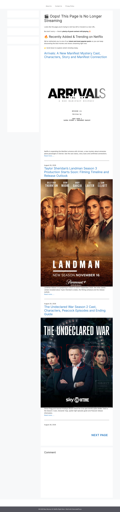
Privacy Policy (69, 6)
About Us (49, 6)
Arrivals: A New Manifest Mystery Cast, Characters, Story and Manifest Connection (75, 55)
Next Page (99, 435)
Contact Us (58, 6)
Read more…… (49, 156)
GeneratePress (77, 509)
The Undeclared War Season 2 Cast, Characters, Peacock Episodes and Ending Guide (75, 310)
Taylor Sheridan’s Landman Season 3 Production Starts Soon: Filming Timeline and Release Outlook (76, 171)
